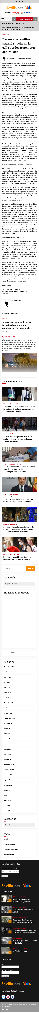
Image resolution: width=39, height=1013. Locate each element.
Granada (22, 291)
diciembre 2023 (9, 667)
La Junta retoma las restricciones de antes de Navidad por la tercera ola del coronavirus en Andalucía (18, 529)
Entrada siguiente (10, 313)
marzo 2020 (7, 811)
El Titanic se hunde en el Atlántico (23, 911)
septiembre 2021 (9, 718)
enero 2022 (7, 698)
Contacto (5, 1009)
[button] (14, 19)
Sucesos (5, 318)
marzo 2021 (7, 749)
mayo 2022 (7, 677)
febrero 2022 (8, 692)
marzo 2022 (7, 687)
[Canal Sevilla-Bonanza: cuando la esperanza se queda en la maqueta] (7, 919)
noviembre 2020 (9, 770)
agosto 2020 (8, 785)
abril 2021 (7, 744)
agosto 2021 (8, 723)
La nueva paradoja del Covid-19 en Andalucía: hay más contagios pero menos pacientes (18, 439)
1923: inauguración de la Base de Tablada (24, 942)
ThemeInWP (7, 1006)
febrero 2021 (8, 754)
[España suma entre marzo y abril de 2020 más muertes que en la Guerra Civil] (7, 930)
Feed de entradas (10, 844)
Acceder (6, 839)
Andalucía (6, 34)
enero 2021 (7, 759)
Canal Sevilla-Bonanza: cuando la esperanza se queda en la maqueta (22, 921)
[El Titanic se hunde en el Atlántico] (7, 909)
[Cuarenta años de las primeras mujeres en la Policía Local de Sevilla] (7, 898)
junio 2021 (7, 734)
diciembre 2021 (9, 703)
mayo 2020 (7, 800)
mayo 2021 (7, 739)
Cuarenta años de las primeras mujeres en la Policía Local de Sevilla (22, 900)
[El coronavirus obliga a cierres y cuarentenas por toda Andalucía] (19, 544)
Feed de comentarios (11, 849)
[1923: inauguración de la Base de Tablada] (7, 940)
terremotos (7, 293)
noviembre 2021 (9, 708)
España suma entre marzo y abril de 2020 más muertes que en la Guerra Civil (24, 931)
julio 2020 (7, 790)
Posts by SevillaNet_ (10, 652)
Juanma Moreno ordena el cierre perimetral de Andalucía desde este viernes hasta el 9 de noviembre (18, 499)
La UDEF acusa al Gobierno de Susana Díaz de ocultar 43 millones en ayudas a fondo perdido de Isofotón (19, 469)
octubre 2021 (8, 713)
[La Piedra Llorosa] (7, 950)
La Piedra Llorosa (19, 951)
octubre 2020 (8, 775)
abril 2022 (7, 682)
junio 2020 (7, 795)
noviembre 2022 (9, 672)
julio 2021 (7, 728)
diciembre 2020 (9, 764)
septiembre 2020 (9, 780)
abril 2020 (7, 806)
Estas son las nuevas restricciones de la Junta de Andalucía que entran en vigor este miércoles (19, 409)
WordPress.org (9, 854)
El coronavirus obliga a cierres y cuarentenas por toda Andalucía (17, 558)
